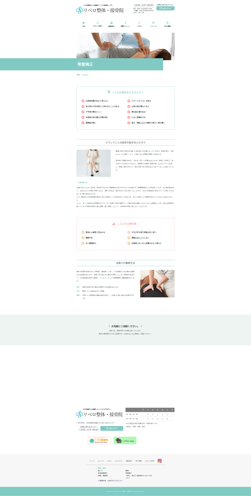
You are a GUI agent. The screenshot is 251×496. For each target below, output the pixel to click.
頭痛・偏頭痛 (102, 476)
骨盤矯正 (85, 75)
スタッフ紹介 (97, 26)
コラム (139, 26)
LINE (83, 26)
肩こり (100, 470)
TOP (78, 75)
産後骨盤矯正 (102, 473)
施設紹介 (111, 26)
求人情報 (167, 26)
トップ (92, 461)
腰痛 (127, 470)
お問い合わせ (166, 8)
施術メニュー (125, 26)
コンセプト (119, 461)
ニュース (153, 26)
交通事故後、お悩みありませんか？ (110, 481)
